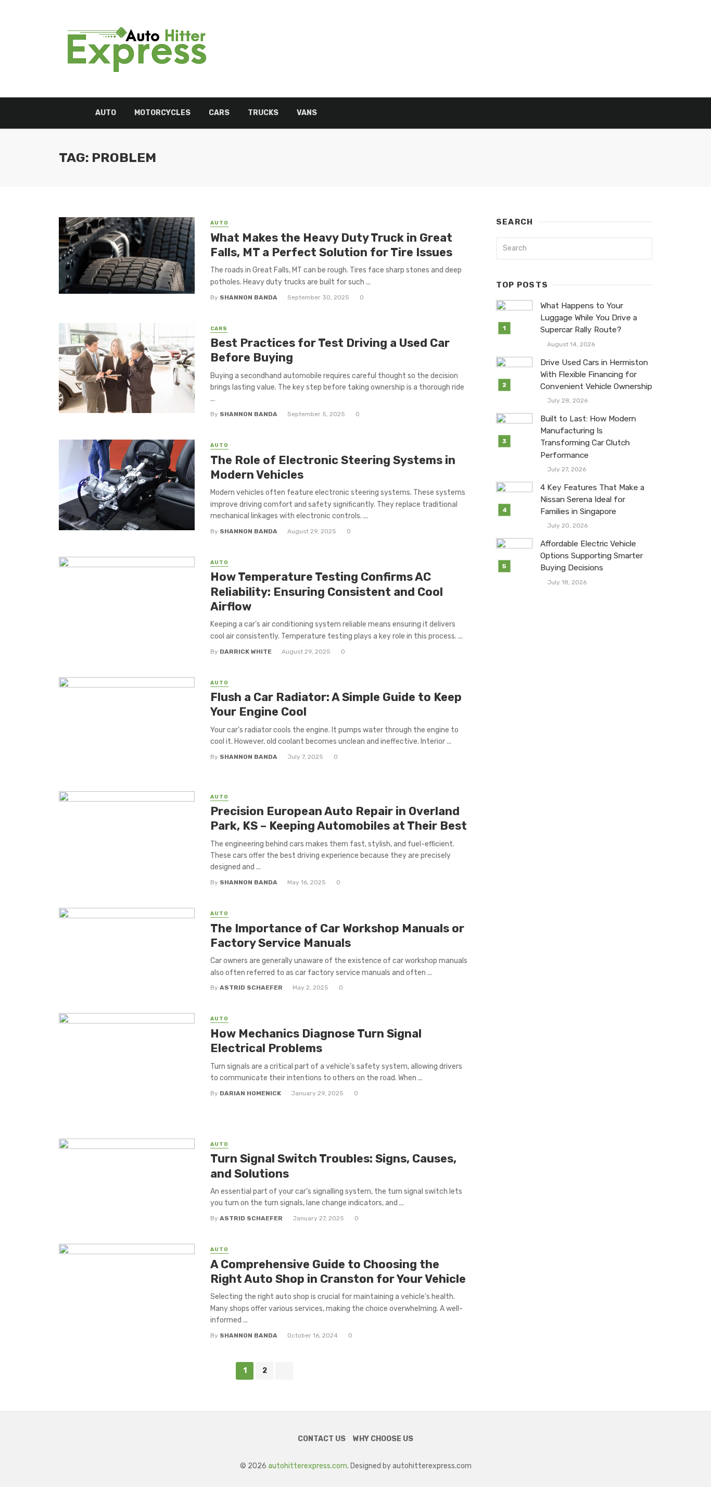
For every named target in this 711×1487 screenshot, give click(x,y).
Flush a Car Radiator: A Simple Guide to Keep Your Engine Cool (336, 704)
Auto (105, 112)
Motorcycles (162, 112)
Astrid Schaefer (251, 987)
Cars (219, 112)
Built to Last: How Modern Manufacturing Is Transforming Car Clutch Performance (588, 436)
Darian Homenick (250, 1093)
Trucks (263, 112)
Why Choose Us (383, 1438)
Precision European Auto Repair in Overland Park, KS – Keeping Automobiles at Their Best (338, 818)
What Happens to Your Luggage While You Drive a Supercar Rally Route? (588, 317)
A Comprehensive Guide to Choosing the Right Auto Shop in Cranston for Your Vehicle (338, 1271)
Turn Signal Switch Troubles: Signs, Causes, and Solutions (333, 1166)
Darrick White (246, 651)
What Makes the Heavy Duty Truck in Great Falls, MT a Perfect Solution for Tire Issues (331, 245)
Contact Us (322, 1438)
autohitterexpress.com (307, 1465)
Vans (307, 112)
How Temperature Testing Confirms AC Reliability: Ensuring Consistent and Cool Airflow (326, 591)
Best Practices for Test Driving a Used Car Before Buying (330, 350)
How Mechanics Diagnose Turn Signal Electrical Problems (316, 1041)
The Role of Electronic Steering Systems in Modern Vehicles (332, 467)
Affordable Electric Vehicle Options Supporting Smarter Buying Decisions (591, 555)
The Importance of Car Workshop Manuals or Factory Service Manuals (337, 935)
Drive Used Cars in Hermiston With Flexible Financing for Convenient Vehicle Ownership (596, 374)
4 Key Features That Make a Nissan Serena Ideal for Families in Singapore (592, 499)
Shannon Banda (248, 297)
